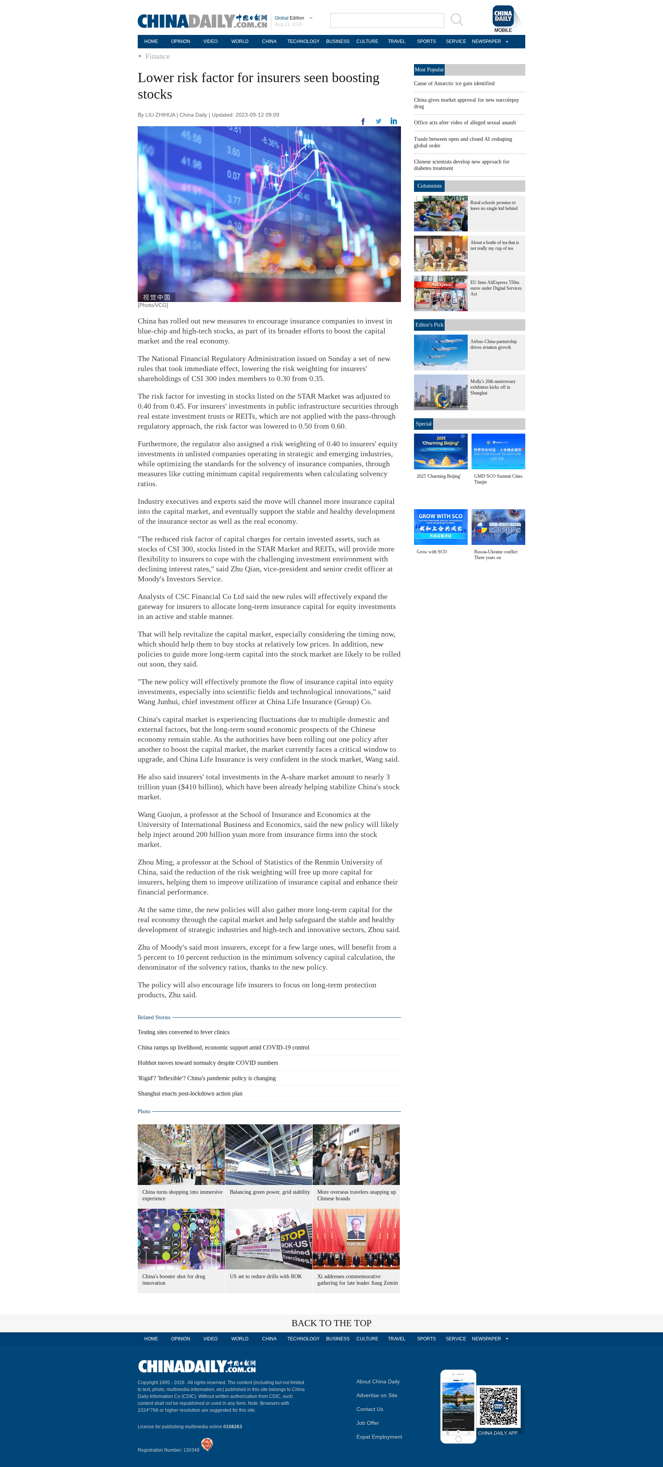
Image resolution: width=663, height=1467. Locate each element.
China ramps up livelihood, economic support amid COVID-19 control (223, 1047)
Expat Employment (379, 1437)
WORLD (240, 41)
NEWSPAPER (485, 41)
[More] (363, 124)
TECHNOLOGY (303, 41)
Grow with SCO (432, 551)
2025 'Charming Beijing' (439, 476)
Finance (157, 56)
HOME (151, 41)
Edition (289, 18)
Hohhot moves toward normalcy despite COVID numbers (208, 1062)
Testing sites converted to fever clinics (183, 1032)
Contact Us (369, 1409)
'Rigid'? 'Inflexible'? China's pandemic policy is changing (207, 1078)
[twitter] (394, 122)
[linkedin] (378, 123)
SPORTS (426, 41)
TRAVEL (397, 41)
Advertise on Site (376, 1395)
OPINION (180, 41)
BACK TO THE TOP (331, 1323)
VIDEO (210, 41)
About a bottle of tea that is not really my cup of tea (494, 245)
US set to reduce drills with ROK (266, 1276)
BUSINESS (338, 41)
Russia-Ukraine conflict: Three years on (496, 554)
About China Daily (378, 1381)
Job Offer (367, 1423)
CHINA (269, 41)
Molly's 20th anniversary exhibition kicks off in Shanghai (493, 387)
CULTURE (367, 41)
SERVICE (456, 41)
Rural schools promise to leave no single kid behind (494, 205)
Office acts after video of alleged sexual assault (465, 122)
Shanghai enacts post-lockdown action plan (190, 1093)
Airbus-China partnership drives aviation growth (493, 344)
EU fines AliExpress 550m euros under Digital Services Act (496, 288)
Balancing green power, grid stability (270, 1192)
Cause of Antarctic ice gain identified (454, 83)
